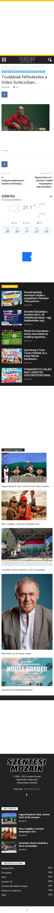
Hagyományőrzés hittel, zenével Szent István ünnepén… (26, 486)
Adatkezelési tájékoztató (27, 779)
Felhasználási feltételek (27, 783)
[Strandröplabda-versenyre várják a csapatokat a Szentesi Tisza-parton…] (12, 298)
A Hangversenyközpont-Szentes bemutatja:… (13, 180)
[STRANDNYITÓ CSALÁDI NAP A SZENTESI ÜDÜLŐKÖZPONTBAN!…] (12, 375)
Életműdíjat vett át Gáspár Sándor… (17, 653)
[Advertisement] (27, 28)
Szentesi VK (7, 882)
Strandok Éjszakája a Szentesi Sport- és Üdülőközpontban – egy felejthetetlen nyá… (37, 316)
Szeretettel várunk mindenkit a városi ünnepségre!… (24, 570)
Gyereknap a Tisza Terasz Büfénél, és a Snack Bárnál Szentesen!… (35, 354)
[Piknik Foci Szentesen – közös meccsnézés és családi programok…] (12, 337)
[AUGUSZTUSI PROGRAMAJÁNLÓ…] (27, 672)
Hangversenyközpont (36, 66)
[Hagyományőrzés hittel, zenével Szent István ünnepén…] (24, 468)
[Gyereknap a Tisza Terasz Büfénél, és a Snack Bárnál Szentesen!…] (12, 356)
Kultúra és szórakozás (18, 66)
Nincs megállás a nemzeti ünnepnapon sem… (21, 524)
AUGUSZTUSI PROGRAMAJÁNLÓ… (18, 690)
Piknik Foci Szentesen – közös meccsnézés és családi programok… (37, 334)
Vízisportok (6, 873)
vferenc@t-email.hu (32, 789)
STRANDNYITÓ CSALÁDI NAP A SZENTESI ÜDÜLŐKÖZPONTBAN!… (38, 372)
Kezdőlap (5, 66)
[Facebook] (5, 94)
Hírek (42, 72)
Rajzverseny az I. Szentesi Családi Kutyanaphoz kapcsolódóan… (43, 182)
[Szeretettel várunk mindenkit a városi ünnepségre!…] (27, 547)
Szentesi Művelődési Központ (14, 886)
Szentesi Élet (7, 868)
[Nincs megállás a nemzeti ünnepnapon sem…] (24, 505)
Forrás (5, 150)
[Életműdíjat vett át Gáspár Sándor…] (27, 612)
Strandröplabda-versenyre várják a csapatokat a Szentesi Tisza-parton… (36, 297)
